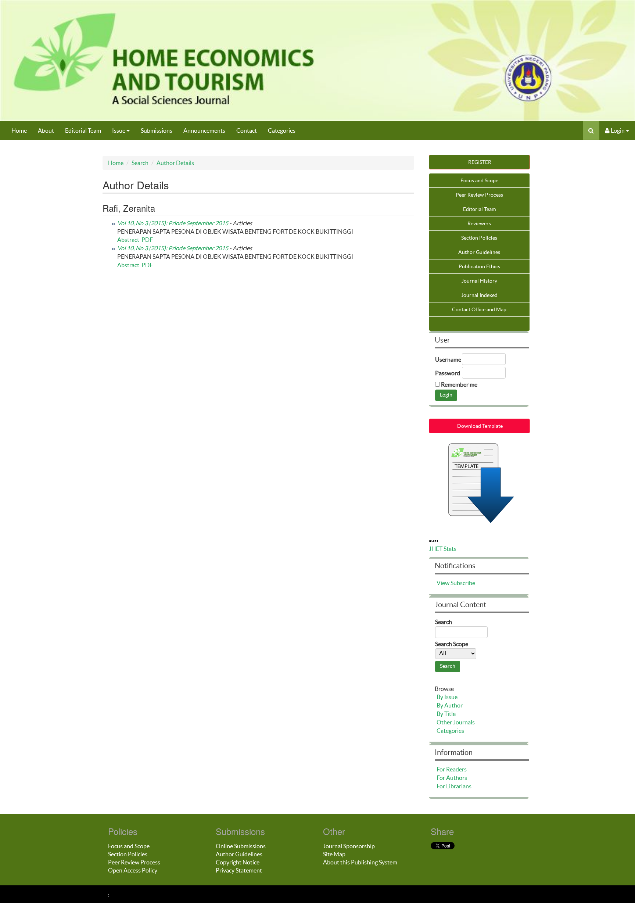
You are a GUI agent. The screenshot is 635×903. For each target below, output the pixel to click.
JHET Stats (442, 548)
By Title (446, 713)
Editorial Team (83, 130)
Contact (246, 130)
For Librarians (454, 786)
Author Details (175, 163)
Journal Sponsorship (349, 846)
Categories (281, 130)
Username (448, 359)
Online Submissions (241, 846)
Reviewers (479, 223)
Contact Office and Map (479, 309)
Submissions (156, 130)
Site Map (334, 854)
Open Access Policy (132, 870)
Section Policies (479, 238)
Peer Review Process (479, 195)
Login (618, 130)
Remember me (459, 384)
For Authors (452, 777)
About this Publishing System (360, 862)
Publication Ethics (479, 266)
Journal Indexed (479, 295)
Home (19, 130)
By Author (450, 705)
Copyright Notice (237, 862)
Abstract (128, 239)
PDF (147, 239)
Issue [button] (119, 130)
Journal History (479, 281)
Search (140, 163)
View (443, 583)
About (46, 130)
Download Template (479, 426)
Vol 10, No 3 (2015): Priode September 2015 (172, 223)
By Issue (447, 697)
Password (447, 373)
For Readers (452, 769)
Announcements (204, 130)
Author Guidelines (479, 252)
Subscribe (463, 583)
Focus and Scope (479, 180)
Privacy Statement (239, 870)
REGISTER (479, 162)
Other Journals (456, 722)
